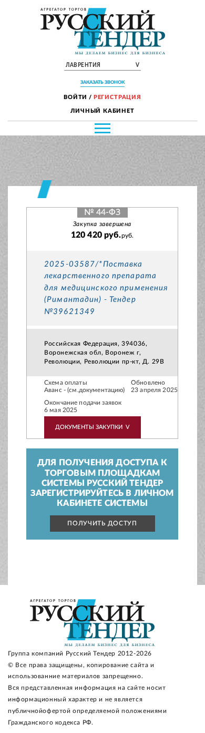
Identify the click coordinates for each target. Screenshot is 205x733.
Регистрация (117, 97)
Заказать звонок (102, 82)
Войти (75, 97)
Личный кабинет (102, 111)
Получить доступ (102, 523)
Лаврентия (102, 65)
